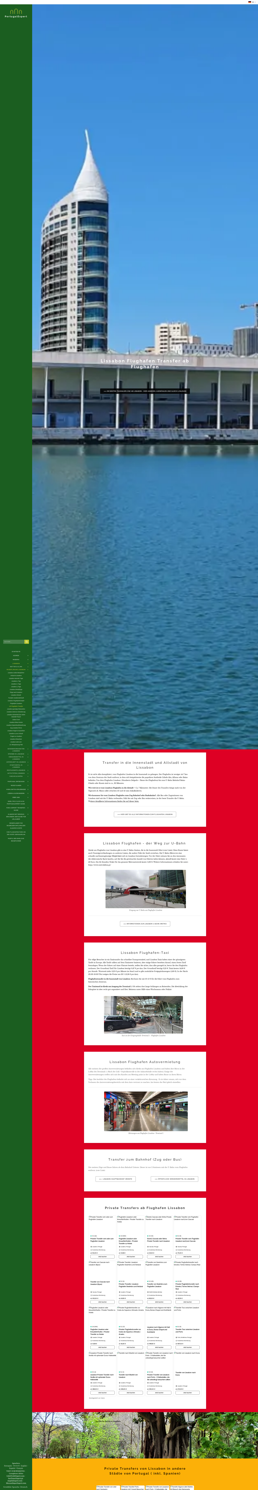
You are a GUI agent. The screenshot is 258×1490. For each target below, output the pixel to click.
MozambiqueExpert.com (16, 1483)
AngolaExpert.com (14, 1481)
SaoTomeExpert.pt (15, 1478)
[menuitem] (16, 651)
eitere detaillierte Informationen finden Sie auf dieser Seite (114, 801)
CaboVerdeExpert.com (15, 1476)
